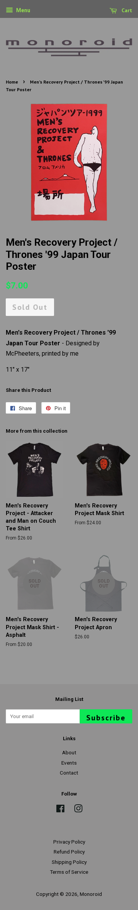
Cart (126, 10)
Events (69, 763)
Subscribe (106, 718)
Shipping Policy (69, 862)
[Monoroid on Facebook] (60, 810)
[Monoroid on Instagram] (78, 810)
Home (12, 82)
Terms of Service (69, 872)
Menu (22, 10)
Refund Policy (69, 852)
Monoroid (91, 894)
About (69, 752)
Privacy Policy (69, 842)
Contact (69, 773)
